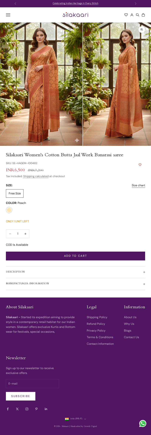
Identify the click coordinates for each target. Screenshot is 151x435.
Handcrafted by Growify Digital (84, 427)
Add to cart (75, 256)
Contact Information (100, 344)
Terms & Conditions (100, 337)
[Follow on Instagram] (27, 409)
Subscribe (20, 396)
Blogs (127, 330)
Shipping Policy (97, 317)
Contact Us (131, 337)
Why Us (129, 324)
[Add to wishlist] (140, 165)
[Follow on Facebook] (8, 409)
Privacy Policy (96, 330)
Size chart (138, 185)
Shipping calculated (36, 176)
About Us (130, 317)
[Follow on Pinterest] (36, 409)
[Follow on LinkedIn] (46, 409)
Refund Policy (96, 324)
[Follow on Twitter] (17, 409)
